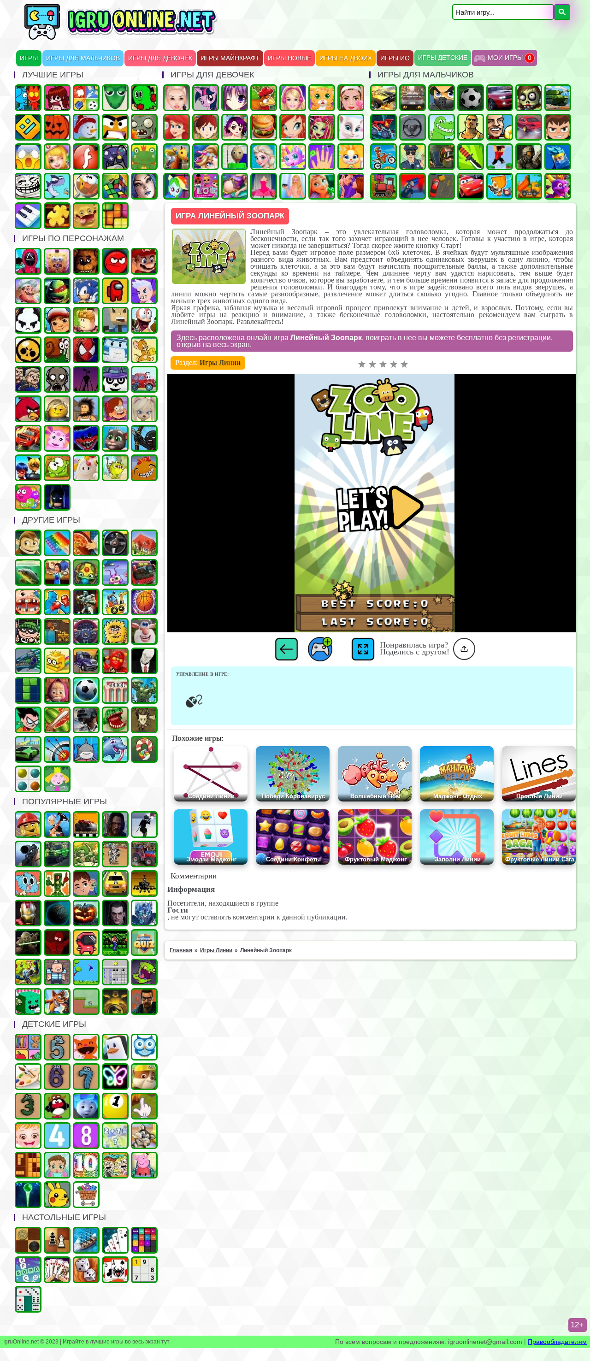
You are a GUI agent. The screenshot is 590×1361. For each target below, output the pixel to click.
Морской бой (86, 1240)
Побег (28, 379)
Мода (292, 186)
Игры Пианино (28, 215)
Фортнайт (557, 156)
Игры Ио (395, 58)
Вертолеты (144, 883)
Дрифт (528, 127)
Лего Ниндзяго (115, 661)
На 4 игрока (86, 97)
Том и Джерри (144, 349)
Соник (86, 290)
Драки (57, 602)
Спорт (86, 690)
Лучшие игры (144, 186)
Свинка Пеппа (144, 1165)
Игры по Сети (115, 156)
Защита (86, 854)
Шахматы (57, 1240)
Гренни (57, 379)
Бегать (28, 543)
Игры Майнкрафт (230, 58)
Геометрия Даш (28, 127)
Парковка (441, 186)
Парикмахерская (205, 156)
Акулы (86, 749)
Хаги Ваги (86, 438)
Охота (28, 854)
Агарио (57, 127)
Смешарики (57, 1106)
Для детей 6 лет (57, 1076)
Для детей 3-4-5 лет (86, 1047)
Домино (28, 1299)
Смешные (144, 631)
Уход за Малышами (57, 1165)
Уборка (115, 572)
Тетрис (28, 690)
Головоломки (115, 215)
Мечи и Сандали (57, 942)
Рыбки (57, 186)
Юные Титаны (28, 720)
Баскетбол (144, 602)
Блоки (28, 1165)
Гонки (412, 97)
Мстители (144, 690)
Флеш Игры (86, 156)
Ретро (144, 1001)
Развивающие (28, 1047)
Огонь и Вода (28, 97)
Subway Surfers (57, 320)
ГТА (470, 127)
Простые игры (144, 156)
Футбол (470, 97)
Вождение (412, 127)
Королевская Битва (86, 720)
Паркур (499, 156)
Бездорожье (86, 824)
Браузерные (86, 942)
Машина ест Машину (383, 127)
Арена (115, 854)
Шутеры (412, 186)
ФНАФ (86, 261)
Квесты (144, 942)
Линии (28, 779)
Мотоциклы (383, 156)
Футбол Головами (499, 127)
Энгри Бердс (28, 408)
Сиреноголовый (86, 379)
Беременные (234, 186)
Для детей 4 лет (57, 1135)
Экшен (144, 824)
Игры (29, 58)
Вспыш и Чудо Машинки (28, 438)
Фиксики (86, 1106)
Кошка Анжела (350, 127)
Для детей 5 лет (57, 1047)
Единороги (292, 156)
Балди (234, 156)
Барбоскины (144, 408)
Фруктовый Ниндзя (57, 720)
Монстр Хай (321, 127)
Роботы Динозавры (28, 661)
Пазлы (57, 215)
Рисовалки (115, 1076)
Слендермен (144, 661)
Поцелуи (350, 186)
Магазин (86, 1194)
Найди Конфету (144, 749)
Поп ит (57, 543)
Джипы (57, 854)
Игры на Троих (144, 97)
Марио (144, 261)
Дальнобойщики (86, 661)
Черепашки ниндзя (57, 290)
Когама (115, 320)
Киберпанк (115, 824)
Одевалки (176, 97)
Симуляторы (115, 543)
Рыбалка (28, 572)
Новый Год (86, 127)
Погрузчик (57, 631)
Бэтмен (57, 497)
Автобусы (144, 572)
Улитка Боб (57, 349)
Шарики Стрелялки (28, 1194)
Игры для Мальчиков (83, 58)
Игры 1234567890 (115, 1106)
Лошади (176, 156)
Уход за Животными (350, 156)
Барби (292, 97)
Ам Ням (57, 467)
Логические (115, 186)
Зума (86, 572)
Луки (57, 749)
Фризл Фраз (28, 497)
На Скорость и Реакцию (115, 720)
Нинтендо (115, 1001)
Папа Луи (28, 290)
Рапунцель (321, 186)
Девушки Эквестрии (176, 186)
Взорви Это (499, 186)
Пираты (57, 972)
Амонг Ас (115, 290)
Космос (57, 913)
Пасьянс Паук (115, 1269)
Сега (28, 972)
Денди (115, 942)
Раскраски (28, 1076)
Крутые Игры (115, 127)
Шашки (28, 1240)
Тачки (470, 186)
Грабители (28, 631)
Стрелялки (441, 97)
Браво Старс (28, 349)
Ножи (470, 156)
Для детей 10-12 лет (86, 1165)
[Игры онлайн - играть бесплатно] (140, 38)
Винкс (292, 127)
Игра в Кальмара (28, 261)
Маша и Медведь (57, 690)
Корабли (115, 602)
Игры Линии (220, 362)
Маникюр (321, 156)
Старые (86, 972)
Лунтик (57, 438)
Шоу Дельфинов (115, 749)
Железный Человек (28, 913)
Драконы (557, 186)
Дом (144, 543)
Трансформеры (144, 913)
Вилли (144, 379)
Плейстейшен (57, 1001)
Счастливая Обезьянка (144, 467)
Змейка (115, 97)
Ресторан (57, 572)
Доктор (86, 883)
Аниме (234, 97)
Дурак (115, 1240)
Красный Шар (115, 261)
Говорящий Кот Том (115, 438)
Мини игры (115, 1047)
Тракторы (144, 854)
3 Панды (115, 379)
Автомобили (86, 631)
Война (528, 156)
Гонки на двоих (499, 97)
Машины (383, 97)
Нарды (86, 1269)
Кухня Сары (205, 127)
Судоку (144, 1269)
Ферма (263, 97)
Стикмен (144, 438)
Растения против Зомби (144, 127)
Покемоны (57, 1194)
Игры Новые (289, 58)
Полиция (412, 156)
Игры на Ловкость (57, 661)
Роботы (86, 602)
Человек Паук (86, 349)
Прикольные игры (86, 215)
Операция (57, 156)
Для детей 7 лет (86, 1076)
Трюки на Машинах (28, 749)
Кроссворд (28, 1269)
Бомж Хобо (86, 408)
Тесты (144, 1047)
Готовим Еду (263, 127)
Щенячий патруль (144, 1076)
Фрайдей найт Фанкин (57, 97)
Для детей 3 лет (28, 1106)
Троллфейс (28, 186)
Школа (115, 690)
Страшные (28, 156)
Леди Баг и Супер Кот (28, 467)
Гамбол (28, 883)
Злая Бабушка (57, 824)
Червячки (144, 320)
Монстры (144, 972)
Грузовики (528, 186)
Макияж (350, 97)
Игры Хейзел (28, 1135)
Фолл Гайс (86, 467)
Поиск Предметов (86, 186)
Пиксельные (86, 1001)
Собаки (144, 1135)
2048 (144, 1240)
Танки (557, 97)
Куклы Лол (205, 186)
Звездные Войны (28, 942)
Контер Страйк (441, 156)
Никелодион (115, 1165)
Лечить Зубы (28, 602)
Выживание (144, 720)
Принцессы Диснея (176, 127)
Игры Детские (442, 57)
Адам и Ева (115, 631)
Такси (115, 883)
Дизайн (263, 186)
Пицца (86, 543)
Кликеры (144, 1106)
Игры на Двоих (345, 58)
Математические (115, 1135)
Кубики (28, 1001)
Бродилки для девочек (234, 127)
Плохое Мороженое (28, 320)
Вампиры (115, 913)
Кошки (321, 97)
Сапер (115, 972)
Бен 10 (557, 127)
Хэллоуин (86, 913)
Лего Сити (28, 824)
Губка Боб (57, 261)
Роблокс (86, 320)
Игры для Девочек (160, 58)
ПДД (57, 883)
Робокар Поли (115, 349)
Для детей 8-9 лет (86, 1135)
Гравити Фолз (115, 408)
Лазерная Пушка (115, 467)
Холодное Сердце (263, 156)
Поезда (383, 186)
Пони (205, 97)
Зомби (528, 97)
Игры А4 (144, 290)
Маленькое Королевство (57, 779)
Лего (57, 408)
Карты (57, 1269)
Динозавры (441, 127)
